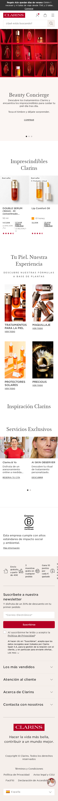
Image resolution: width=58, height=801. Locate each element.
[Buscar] (51, 23)
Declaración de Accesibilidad (35, 780)
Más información (11, 548)
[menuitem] (37, 15)
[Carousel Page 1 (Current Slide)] (26, 136)
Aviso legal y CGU (44, 774)
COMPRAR (29, 120)
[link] (20, 225)
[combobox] (29, 792)
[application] (14, 461)
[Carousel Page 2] (29, 136)
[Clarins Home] (14, 15)
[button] (51, 782)
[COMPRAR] (29, 53)
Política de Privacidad (16, 774)
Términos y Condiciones (29, 768)
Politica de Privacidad (21, 635)
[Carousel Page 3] (31, 136)
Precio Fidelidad (19, 225)
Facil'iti (10, 780)
